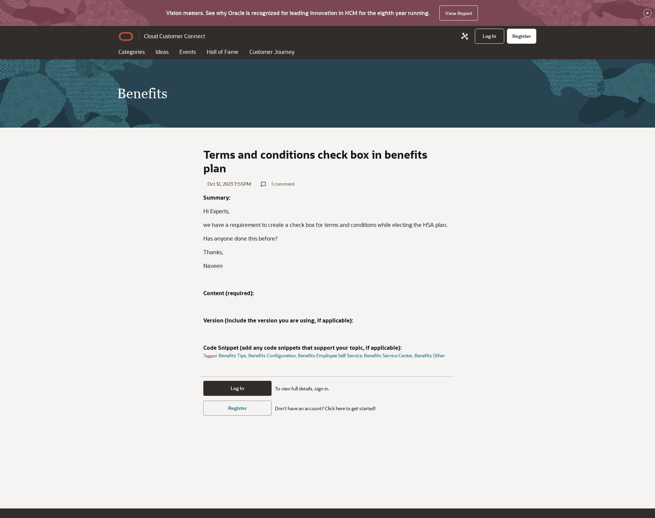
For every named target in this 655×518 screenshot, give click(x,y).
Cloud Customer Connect (174, 36)
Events (187, 51)
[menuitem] (489, 36)
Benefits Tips (232, 355)
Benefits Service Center (388, 355)
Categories (131, 51)
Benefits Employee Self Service (330, 355)
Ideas (162, 51)
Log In (237, 388)
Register (237, 408)
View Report (458, 13)
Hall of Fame (222, 51)
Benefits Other (429, 355)
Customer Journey (271, 51)
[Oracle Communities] (465, 36)
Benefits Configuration (272, 355)
